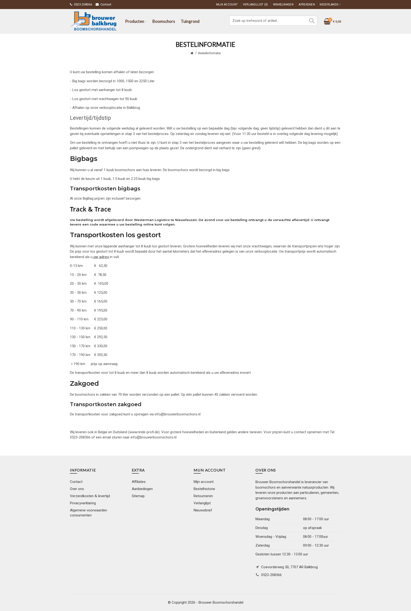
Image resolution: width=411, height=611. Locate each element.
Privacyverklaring (83, 503)
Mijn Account (227, 4)
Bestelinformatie (209, 53)
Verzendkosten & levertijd (90, 496)
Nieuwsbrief (203, 510)
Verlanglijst (202, 503)
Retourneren (203, 496)
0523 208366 (83, 4)
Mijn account (204, 482)
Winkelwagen (283, 4)
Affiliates (139, 482)
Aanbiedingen (142, 489)
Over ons (77, 489)
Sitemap (138, 496)
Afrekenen (306, 4)
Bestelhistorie (204, 489)
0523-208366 (271, 575)
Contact (106, 4)
